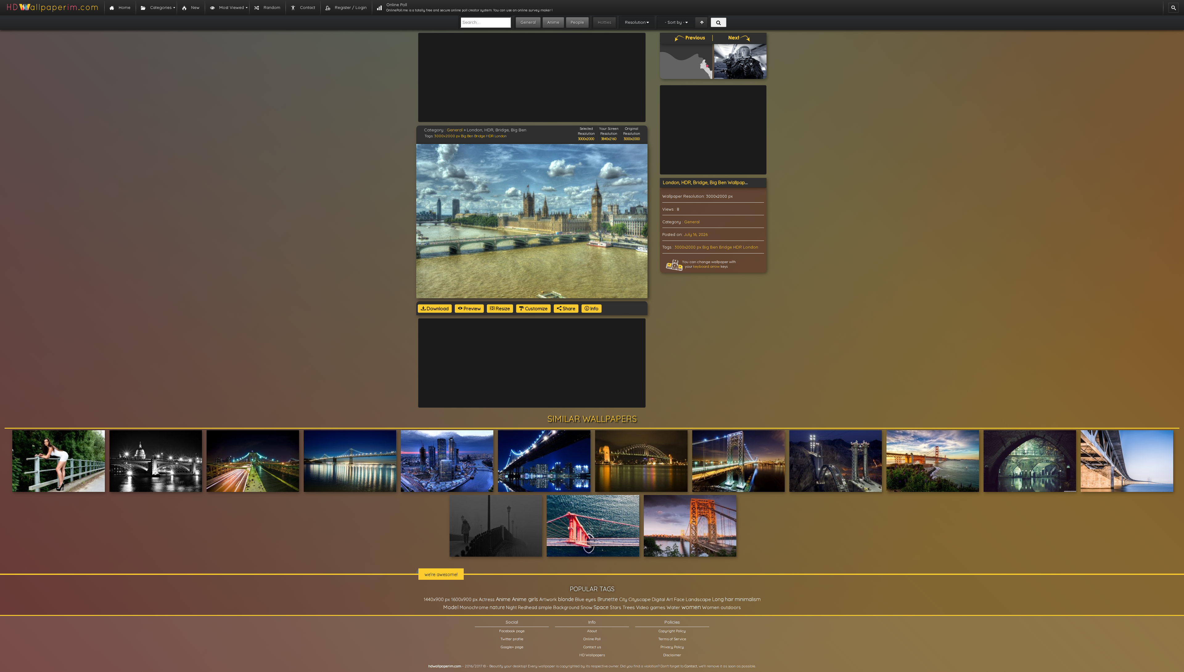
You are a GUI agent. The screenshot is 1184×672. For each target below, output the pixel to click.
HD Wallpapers (592, 655)
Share (568, 308)
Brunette (607, 599)
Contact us (592, 647)
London (501, 136)
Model (450, 607)
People (577, 22)
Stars (615, 607)
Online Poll (592, 639)
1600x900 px (464, 599)
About (592, 631)
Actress (487, 599)
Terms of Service (672, 639)
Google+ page (512, 647)
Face (679, 599)
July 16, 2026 (696, 234)
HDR (490, 136)
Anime (553, 22)
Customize (536, 308)
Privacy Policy (672, 647)
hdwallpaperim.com (444, 666)
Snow (586, 607)
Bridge (479, 136)
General (528, 22)
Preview (471, 308)
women (691, 607)
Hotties (604, 22)
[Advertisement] (532, 77)
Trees (629, 607)
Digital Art (662, 599)
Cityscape (639, 599)
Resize (502, 308)
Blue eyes (585, 599)
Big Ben (467, 136)
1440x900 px (437, 599)
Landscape (698, 599)
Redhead (527, 607)
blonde (566, 599)
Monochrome (474, 607)
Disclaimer (672, 655)
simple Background (558, 607)
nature (497, 607)
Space (601, 607)
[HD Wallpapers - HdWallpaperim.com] (52, 7)
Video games (650, 607)
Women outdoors (721, 607)
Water (673, 607)
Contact (690, 666)
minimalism (748, 599)
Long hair (723, 599)
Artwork (548, 599)
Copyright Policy (672, 631)
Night (511, 607)
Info (593, 308)
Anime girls (525, 599)
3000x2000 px (447, 136)
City (623, 599)
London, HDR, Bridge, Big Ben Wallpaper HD (710, 182)
